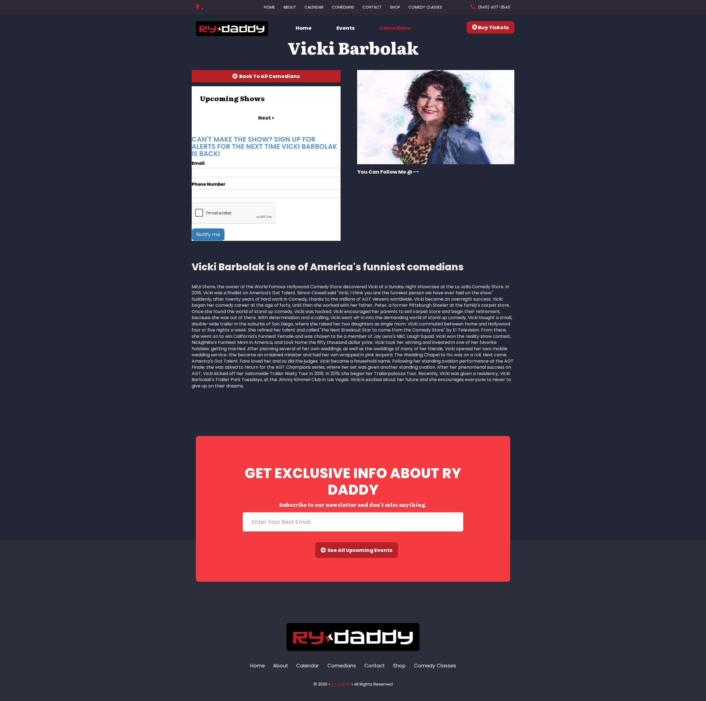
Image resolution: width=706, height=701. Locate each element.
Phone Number (208, 184)
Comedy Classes (425, 7)
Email (198, 163)
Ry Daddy (340, 684)
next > (266, 117)
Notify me (208, 234)
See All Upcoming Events (359, 550)
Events (345, 28)
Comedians (343, 7)
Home (269, 7)
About (289, 7)
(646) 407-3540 (493, 7)
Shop (395, 7)
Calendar (313, 7)
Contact (372, 7)
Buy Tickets (493, 27)
